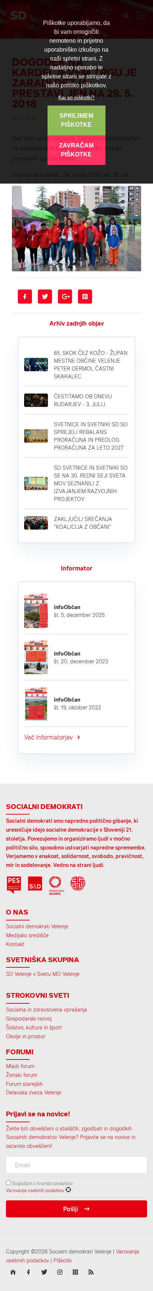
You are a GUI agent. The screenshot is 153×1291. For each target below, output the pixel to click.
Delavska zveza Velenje (33, 1092)
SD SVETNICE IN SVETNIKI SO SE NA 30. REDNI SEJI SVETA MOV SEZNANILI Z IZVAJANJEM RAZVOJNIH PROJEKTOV (91, 483)
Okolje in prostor (25, 1036)
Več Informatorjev (48, 737)
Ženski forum (21, 1074)
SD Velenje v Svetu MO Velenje (42, 973)
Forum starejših (24, 1083)
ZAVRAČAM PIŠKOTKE (76, 150)
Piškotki (62, 1260)
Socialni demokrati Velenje (37, 926)
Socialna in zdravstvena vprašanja (46, 1009)
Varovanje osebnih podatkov (35, 1190)
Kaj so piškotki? (76, 97)
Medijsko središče (27, 935)
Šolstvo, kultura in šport (34, 1027)
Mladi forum (20, 1066)
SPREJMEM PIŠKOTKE (76, 120)
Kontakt (15, 944)
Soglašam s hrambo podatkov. (42, 1183)
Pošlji (70, 1209)
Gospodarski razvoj (29, 1018)
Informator (76, 568)
